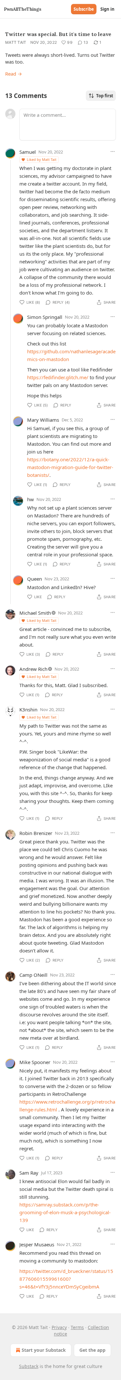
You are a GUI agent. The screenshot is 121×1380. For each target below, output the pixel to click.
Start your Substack (44, 1350)
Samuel (27, 152)
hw (30, 499)
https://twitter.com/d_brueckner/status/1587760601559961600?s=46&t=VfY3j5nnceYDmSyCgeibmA (66, 1279)
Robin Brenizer (35, 833)
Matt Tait (15, 42)
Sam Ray (28, 1172)
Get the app (92, 1350)
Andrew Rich (33, 669)
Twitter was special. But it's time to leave (58, 34)
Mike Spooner (34, 1062)
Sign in (107, 9)
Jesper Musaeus (36, 1244)
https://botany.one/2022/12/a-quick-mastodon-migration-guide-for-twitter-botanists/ (70, 467)
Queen (34, 578)
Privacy (59, 1327)
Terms (77, 1327)
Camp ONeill (33, 975)
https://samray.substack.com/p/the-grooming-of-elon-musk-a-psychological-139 (65, 1212)
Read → (13, 73)
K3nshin (28, 709)
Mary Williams (43, 420)
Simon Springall (44, 317)
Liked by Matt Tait (41, 159)
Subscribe (84, 9)
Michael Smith (35, 613)
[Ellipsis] (112, 151)
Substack (28, 1366)
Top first (104, 96)
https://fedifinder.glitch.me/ (57, 377)
